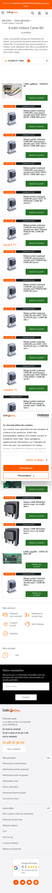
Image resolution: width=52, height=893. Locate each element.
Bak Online (6, 20)
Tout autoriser (26, 468)
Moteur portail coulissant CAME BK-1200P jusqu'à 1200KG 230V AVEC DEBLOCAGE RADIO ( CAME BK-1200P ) (35, 374)
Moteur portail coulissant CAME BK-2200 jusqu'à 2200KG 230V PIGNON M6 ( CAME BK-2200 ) (35, 288)
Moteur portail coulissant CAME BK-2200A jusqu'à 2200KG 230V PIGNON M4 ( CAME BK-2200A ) (35, 259)
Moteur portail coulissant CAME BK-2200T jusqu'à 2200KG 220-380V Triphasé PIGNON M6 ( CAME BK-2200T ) (35, 229)
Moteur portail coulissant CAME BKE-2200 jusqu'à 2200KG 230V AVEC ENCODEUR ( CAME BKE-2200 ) (35, 114)
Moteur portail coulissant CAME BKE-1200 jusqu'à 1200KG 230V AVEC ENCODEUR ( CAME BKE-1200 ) (35, 171)
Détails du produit (36, 565)
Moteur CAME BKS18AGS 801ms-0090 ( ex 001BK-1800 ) (34, 504)
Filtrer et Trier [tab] (16, 61)
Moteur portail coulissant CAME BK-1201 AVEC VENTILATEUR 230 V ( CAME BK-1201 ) (35, 345)
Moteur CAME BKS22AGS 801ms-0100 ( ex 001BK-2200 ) (34, 531)
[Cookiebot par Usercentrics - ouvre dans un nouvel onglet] (37, 415)
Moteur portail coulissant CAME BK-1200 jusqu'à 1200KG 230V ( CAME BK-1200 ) (34, 404)
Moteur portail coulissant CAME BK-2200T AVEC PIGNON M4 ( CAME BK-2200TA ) (34, 200)
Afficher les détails (35, 460)
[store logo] (13, 12)
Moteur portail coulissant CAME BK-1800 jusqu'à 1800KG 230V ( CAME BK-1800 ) (34, 581)
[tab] (26, 758)
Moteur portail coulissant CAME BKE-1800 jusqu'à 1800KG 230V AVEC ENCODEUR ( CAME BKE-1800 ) (35, 142)
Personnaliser (24, 475)
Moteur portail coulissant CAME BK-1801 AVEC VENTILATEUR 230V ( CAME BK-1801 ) (35, 316)
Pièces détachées (22, 20)
